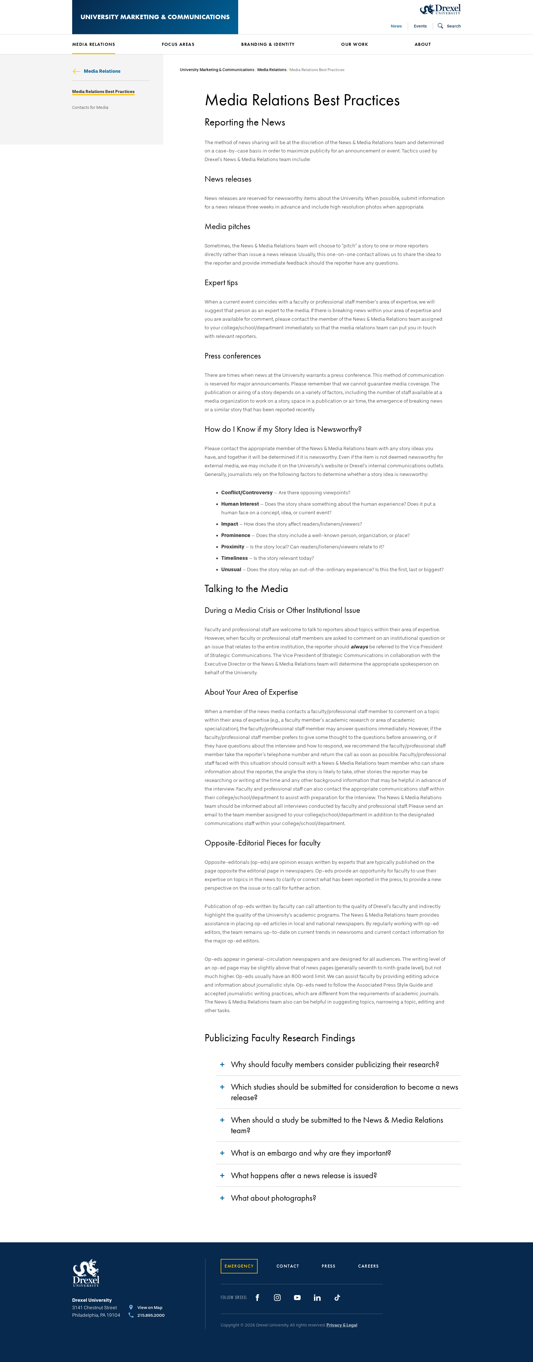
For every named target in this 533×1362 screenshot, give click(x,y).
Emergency (239, 1266)
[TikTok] (337, 1297)
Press (329, 1266)
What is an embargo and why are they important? (311, 1153)
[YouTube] (297, 1297)
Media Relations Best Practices (103, 91)
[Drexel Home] (440, 9)
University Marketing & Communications (155, 16)
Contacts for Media (90, 107)
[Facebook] (257, 1297)
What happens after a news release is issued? (304, 1175)
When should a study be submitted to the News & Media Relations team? (337, 1125)
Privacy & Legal (341, 1325)
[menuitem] (108, 44)
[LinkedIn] (317, 1297)
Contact (287, 1266)
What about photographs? (273, 1198)
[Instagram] (277, 1297)
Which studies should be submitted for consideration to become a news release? (344, 1092)
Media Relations (102, 71)
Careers (368, 1266)
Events (420, 26)
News (396, 26)
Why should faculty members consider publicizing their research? (335, 1064)
